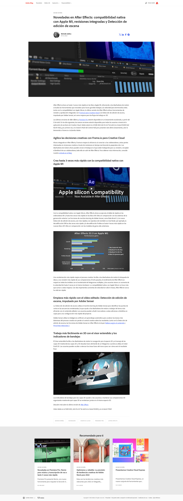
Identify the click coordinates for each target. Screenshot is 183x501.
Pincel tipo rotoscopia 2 (61, 326)
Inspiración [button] (55, 3)
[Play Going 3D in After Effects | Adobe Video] (91, 373)
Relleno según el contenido (114, 323)
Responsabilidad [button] (66, 3)
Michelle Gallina (66, 34)
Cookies (150, 497)
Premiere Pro (83, 120)
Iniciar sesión (151, 3)
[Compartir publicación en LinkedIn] (123, 35)
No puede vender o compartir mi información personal (124, 497)
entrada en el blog (65, 153)
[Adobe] (157, 3)
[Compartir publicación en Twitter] (120, 35)
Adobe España (57, 13)
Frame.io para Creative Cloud (89, 113)
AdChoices (157, 497)
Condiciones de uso (142, 497)
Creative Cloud (85, 420)
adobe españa (42, 467)
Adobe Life (47, 3)
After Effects (84, 405)
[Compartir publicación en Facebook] (126, 35)
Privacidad (108, 497)
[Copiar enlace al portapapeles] (129, 35)
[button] (29, 498)
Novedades (39, 3)
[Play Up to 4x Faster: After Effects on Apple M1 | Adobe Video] (91, 188)
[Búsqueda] (146, 3)
